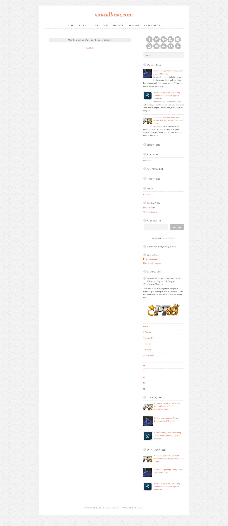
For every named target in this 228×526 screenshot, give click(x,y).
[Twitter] (156, 39)
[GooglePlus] (163, 39)
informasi (147, 160)
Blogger (171, 238)
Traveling (134, 26)
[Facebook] (149, 39)
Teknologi (118, 26)
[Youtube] (149, 46)
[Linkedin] (163, 46)
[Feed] (178, 46)
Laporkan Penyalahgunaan (161, 246)
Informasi (84, 26)
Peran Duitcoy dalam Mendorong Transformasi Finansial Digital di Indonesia (166, 95)
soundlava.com (114, 14)
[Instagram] (170, 39)
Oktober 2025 (149, 212)
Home (71, 26)
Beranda (89, 48)
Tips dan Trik (101, 26)
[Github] (170, 46)
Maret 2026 (148, 208)
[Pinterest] (156, 46)
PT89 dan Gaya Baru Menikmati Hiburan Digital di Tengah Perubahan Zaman (168, 120)
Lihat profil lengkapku (152, 263)
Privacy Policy (152, 26)
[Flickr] (178, 39)
